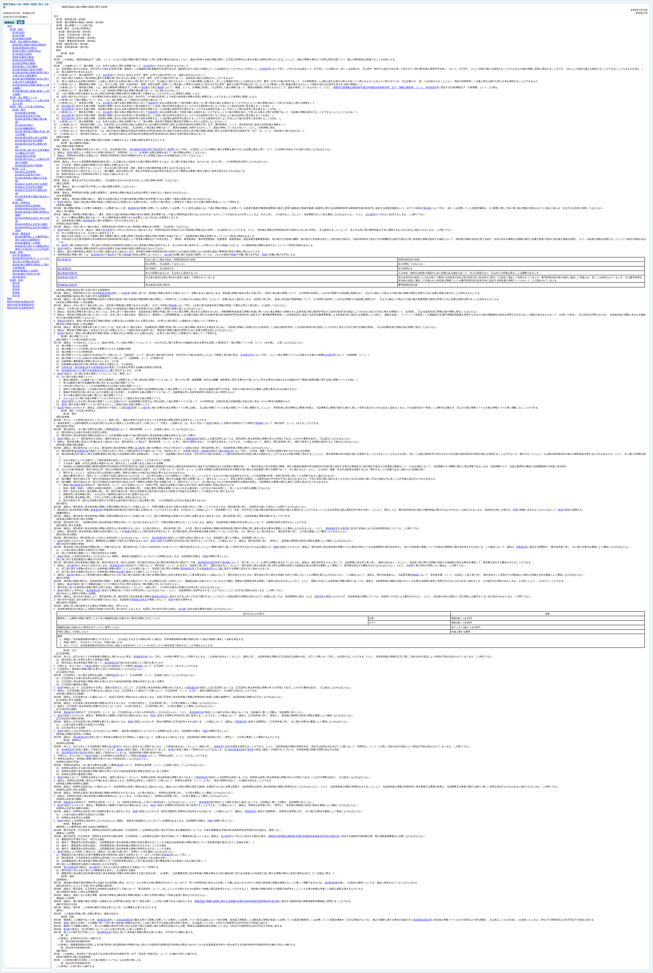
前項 (69, 152)
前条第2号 (96, 509)
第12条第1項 (64, 259)
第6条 (120, 749)
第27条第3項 (70, 867)
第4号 (111, 254)
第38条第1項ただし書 (101, 370)
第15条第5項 (125, 919)
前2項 (60, 333)
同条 (205, 556)
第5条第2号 (331, 528)
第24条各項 (76, 485)
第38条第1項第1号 (67, 277)
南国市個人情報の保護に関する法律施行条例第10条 (237, 901)
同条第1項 (521, 546)
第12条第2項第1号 (67, 273)
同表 (233, 254)
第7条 (171, 749)
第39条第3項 (206, 802)
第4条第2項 (68, 749)
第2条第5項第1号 (422, 919)
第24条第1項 (116, 565)
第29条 (127, 254)
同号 (515, 509)
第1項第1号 (68, 106)
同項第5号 (128, 407)
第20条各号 (89, 220)
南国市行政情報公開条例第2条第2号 (385, 87)
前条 (275, 546)
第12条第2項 (64, 268)
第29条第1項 (111, 662)
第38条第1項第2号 (67, 284)
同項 (152, 540)
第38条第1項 (100, 367)
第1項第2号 (68, 109)
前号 (64, 96)
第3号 (345, 528)
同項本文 (319, 596)
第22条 (120, 571)
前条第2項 (133, 208)
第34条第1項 (80, 737)
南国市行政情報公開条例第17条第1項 (303, 836)
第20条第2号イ (189, 568)
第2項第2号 (97, 254)
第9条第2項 (103, 919)
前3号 (65, 245)
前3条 (67, 929)
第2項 (250, 749)
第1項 (60, 407)
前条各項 (68, 712)
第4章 (328, 882)
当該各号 (152, 102)
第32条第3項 (196, 712)
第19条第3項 (159, 537)
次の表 (167, 254)
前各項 (61, 320)
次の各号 (148, 65)
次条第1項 (67, 367)
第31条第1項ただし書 (73, 370)
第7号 (147, 407)
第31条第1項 (81, 367)
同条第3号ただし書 (211, 568)
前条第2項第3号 (105, 293)
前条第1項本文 (159, 596)
